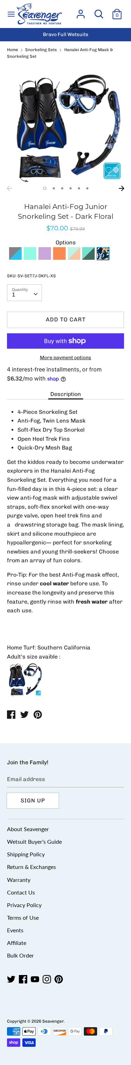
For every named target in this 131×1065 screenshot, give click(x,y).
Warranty (18, 879)
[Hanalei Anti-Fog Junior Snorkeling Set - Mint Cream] (74, 258)
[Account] (81, 11)
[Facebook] (24, 979)
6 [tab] (87, 188)
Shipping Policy (26, 854)
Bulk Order (20, 955)
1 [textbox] (13, 294)
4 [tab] (71, 188)
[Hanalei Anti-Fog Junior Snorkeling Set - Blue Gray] (15, 258)
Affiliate (16, 942)
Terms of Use (23, 917)
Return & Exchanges (31, 866)
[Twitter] (12, 979)
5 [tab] (79, 188)
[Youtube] (36, 979)
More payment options (65, 358)
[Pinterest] (59, 979)
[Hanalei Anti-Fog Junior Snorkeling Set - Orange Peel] (59, 258)
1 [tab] (44, 188)
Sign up (33, 800)
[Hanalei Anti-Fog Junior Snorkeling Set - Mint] (30, 258)
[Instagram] (47, 979)
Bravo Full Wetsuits (65, 34)
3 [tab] (62, 188)
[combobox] (24, 292)
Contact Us (21, 892)
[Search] (99, 11)
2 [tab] (54, 188)
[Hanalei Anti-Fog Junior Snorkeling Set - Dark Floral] (103, 258)
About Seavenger (28, 829)
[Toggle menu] (11, 13)
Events (15, 930)
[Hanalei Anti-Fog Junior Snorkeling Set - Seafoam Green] (88, 258)
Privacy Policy (24, 905)
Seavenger (53, 1021)
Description (65, 394)
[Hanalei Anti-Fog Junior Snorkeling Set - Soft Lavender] (44, 258)
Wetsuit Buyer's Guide (34, 841)
